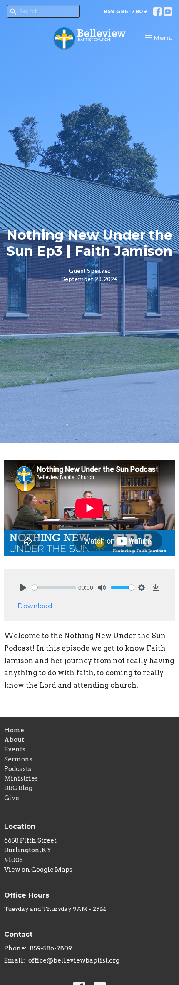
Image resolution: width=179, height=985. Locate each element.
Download (34, 606)
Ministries (21, 778)
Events (14, 749)
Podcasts (17, 769)
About (14, 739)
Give (11, 798)
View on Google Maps (38, 869)
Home (14, 730)
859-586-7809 (125, 11)
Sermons (18, 759)
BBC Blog (18, 788)
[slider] (54, 587)
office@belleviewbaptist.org (73, 960)
